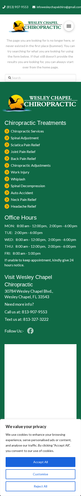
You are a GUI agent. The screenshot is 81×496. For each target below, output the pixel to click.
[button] (69, 26)
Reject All (40, 486)
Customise (40, 474)
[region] (40, 457)
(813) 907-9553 (17, 7)
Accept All (40, 462)
